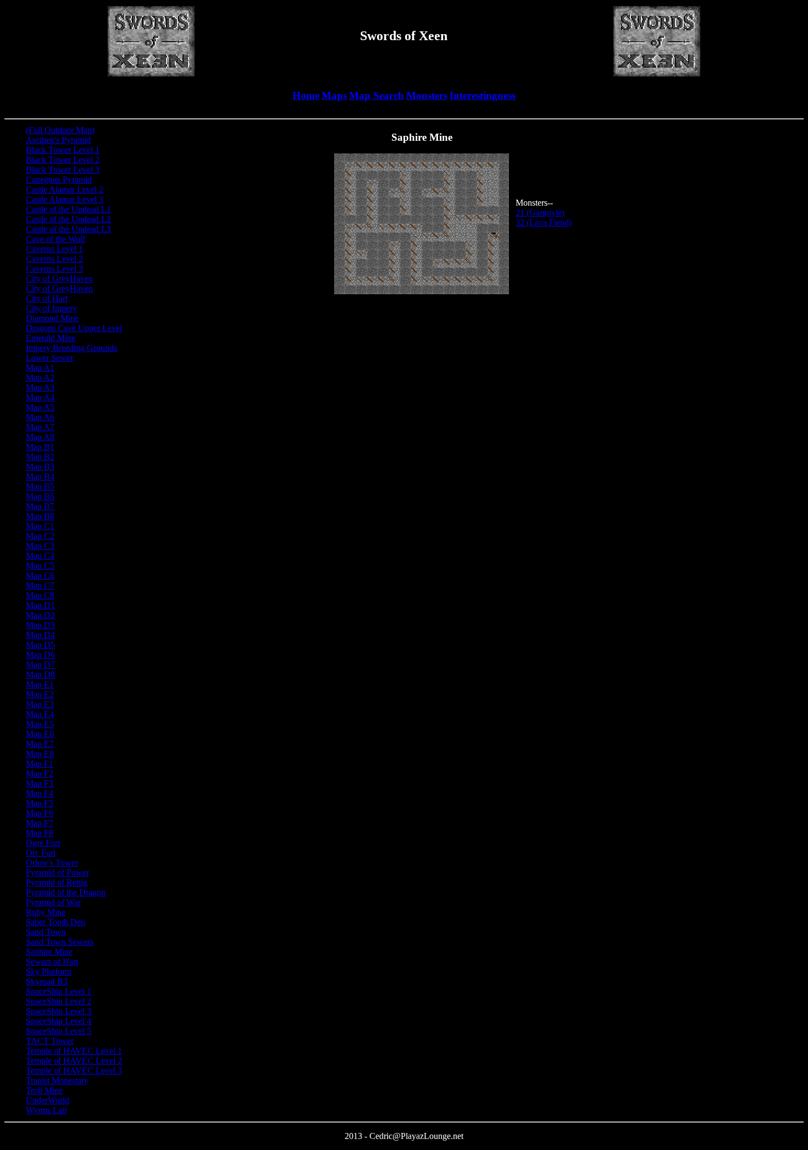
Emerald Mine (50, 338)
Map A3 (40, 387)
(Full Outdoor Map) (60, 130)
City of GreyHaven (59, 278)
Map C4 (40, 555)
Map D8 (40, 674)
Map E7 (40, 744)
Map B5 (40, 486)
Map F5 (39, 803)
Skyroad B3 (47, 981)
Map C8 (40, 595)
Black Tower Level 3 (62, 169)
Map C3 (40, 546)
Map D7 (40, 664)
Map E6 (40, 734)
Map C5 (40, 565)
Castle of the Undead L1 (68, 209)
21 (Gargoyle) (540, 212)
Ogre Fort (43, 843)
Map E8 (40, 753)
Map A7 (40, 427)
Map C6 (40, 575)
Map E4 (40, 714)
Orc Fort (41, 852)
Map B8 (40, 516)
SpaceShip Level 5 (58, 1031)
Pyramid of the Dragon (66, 892)
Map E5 (40, 724)
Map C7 (40, 585)
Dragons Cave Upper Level (74, 328)
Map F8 (39, 833)
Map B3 (40, 466)
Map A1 (40, 367)
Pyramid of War (53, 902)
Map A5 (40, 407)
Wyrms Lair (46, 1110)
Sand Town (46, 932)
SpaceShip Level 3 (58, 1011)
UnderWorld (47, 1100)
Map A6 (40, 417)
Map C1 (40, 526)
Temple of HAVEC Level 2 (74, 1060)
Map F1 (39, 763)
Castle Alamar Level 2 (64, 189)
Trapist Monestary (57, 1080)
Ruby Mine (45, 912)
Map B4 (40, 476)
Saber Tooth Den (55, 922)
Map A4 (40, 397)
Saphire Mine (49, 951)
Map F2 (39, 773)
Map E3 (40, 704)
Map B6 (40, 496)
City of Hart (47, 298)
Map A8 (40, 437)
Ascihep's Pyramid (58, 140)
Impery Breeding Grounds (71, 348)
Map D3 (40, 625)
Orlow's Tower (52, 862)
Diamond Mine (52, 318)
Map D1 (40, 605)
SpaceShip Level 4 (58, 1021)
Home (305, 95)
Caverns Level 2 (54, 258)
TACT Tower (50, 1041)
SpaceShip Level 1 (58, 991)
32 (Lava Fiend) (544, 222)
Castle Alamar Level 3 (64, 199)
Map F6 (39, 813)
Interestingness (483, 95)
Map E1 (40, 684)
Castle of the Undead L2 (68, 219)
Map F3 (39, 783)
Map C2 (40, 536)
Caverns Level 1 (54, 249)
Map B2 (40, 456)
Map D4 (40, 635)
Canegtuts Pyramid (59, 179)
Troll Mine (44, 1090)
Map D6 (40, 654)
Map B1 (40, 447)
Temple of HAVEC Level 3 (74, 1070)
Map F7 (39, 823)
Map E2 (40, 694)
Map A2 (40, 377)
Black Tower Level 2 (62, 159)
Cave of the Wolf (55, 239)
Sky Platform (48, 971)
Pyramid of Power (57, 872)
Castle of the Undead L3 (68, 229)
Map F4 (39, 793)
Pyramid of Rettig (56, 882)
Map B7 (40, 506)
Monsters (426, 95)
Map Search (376, 95)
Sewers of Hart (52, 961)
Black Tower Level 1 (62, 150)
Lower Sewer (49, 357)
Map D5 (40, 645)
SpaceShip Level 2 (58, 1001)
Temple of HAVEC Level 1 (74, 1050)
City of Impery (51, 308)
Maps (334, 95)
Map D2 (40, 615)
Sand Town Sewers (59, 942)
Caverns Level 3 (54, 268)
